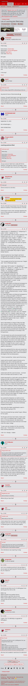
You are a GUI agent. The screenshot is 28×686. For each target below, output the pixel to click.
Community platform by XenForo (13, 681)
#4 (26, 142)
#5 (26, 182)
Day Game (4, 675)
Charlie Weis (11, 49)
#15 (26, 635)
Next (14, 661)
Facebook (15, 16)
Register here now (12, 10)
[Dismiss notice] (25, 10)
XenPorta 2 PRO (4, 684)
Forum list (9, 6)
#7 (26, 229)
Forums (10, 4)
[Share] (22, 43)
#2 (26, 84)
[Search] (25, 4)
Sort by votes (18, 34)
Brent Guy (9, 53)
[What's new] (22, 4)
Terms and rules (19, 677)
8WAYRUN (17, 684)
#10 (26, 513)
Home (3, 4)
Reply (26, 75)
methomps (4, 26)
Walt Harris (8, 52)
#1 (26, 43)
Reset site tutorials (11, 677)
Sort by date (10, 34)
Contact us (3, 677)
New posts (3, 6)
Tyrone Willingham (12, 50)
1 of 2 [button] (10, 661)
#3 (26, 118)
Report (2, 75)
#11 (26, 539)
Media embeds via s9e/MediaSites (7, 682)
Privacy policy (4, 678)
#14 (26, 616)
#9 (26, 490)
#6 (26, 203)
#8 (26, 447)
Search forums (15, 6)
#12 (26, 565)
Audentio (3, 683)
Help (9, 678)
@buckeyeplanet (6, 16)
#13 (26, 585)
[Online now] (3, 613)
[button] (6, 4)
